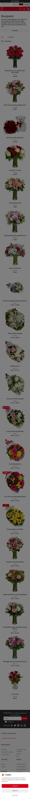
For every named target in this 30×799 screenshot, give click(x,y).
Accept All (15, 786)
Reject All (15, 790)
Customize (15, 795)
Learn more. (5, 781)
